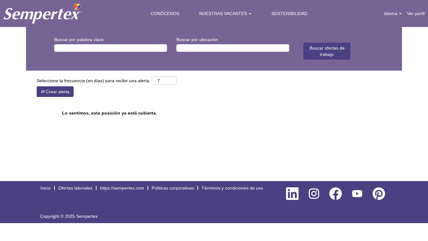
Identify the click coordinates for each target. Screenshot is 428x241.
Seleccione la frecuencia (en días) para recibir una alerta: (93, 80)
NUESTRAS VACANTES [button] (223, 13)
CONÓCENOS (165, 13)
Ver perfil (416, 13)
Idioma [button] (391, 13)
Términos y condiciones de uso (232, 187)
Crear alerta (57, 91)
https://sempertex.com (122, 187)
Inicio (45, 187)
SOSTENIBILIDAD (289, 13)
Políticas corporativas (173, 187)
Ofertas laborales (75, 187)
